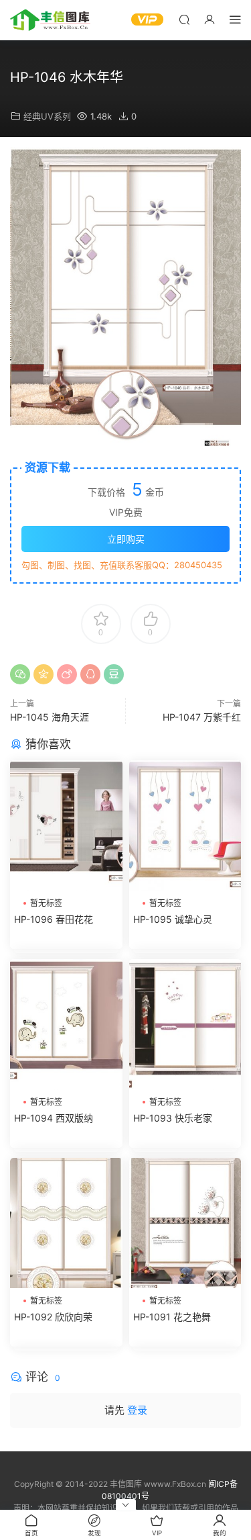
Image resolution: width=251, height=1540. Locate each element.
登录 (137, 1410)
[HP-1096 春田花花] (66, 825)
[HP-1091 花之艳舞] (185, 1223)
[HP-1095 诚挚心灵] (185, 825)
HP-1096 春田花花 (53, 919)
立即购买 (126, 539)
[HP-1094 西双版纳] (66, 1024)
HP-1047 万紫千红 (202, 717)
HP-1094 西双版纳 (53, 1118)
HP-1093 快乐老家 (172, 1118)
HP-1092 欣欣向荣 (53, 1316)
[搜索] (184, 19)
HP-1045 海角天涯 (49, 717)
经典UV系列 (47, 116)
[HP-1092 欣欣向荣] (66, 1223)
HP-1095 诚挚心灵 (172, 919)
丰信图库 (50, 20)
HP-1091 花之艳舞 (172, 1316)
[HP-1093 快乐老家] (185, 1024)
